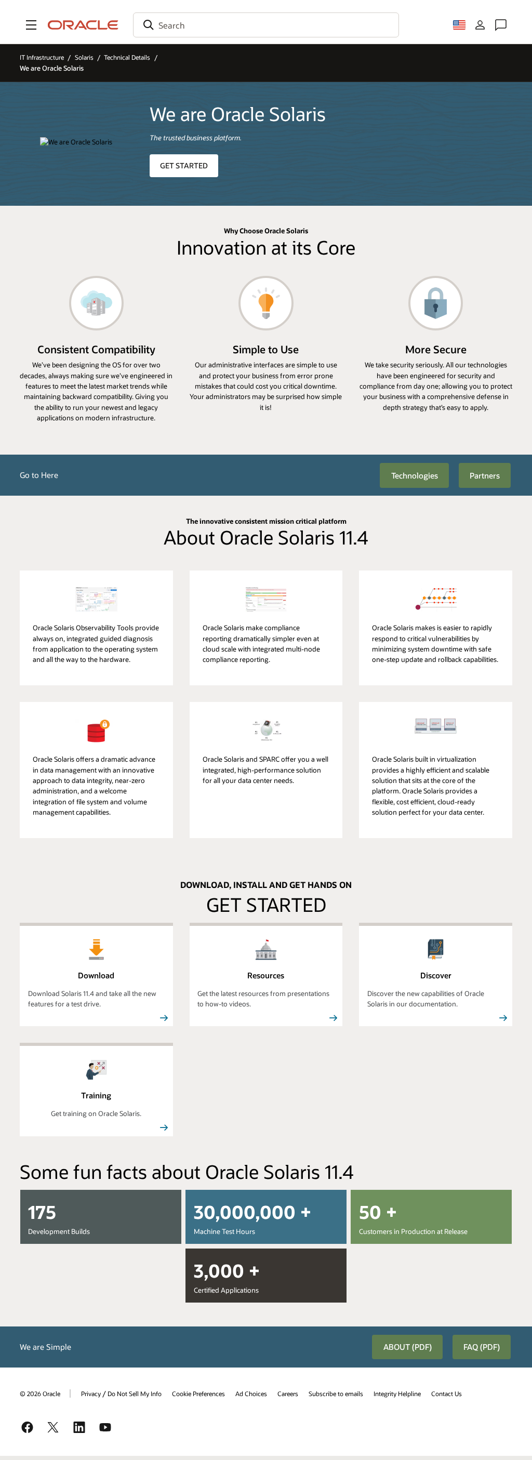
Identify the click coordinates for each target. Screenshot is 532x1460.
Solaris (84, 57)
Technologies (414, 475)
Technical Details (127, 57)
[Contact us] (501, 25)
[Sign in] (480, 25)
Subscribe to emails (336, 1393)
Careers (287, 1393)
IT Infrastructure (42, 57)
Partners (485, 475)
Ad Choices (251, 1393)
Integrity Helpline (397, 1393)
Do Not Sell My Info (135, 1393)
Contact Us (446, 1393)
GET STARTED (184, 165)
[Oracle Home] (83, 25)
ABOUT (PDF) (407, 1347)
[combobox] (266, 24)
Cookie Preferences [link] (198, 1393)
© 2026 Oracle (40, 1393)
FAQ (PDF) (481, 1347)
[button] (31, 25)
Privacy (91, 1393)
